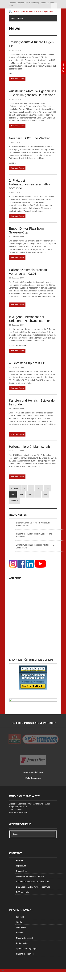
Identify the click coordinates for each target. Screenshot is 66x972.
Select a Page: (54, 5)
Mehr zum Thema (17, 79)
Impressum (21, 866)
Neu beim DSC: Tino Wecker (29, 138)
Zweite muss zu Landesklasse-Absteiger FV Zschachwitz (35, 546)
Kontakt (19, 860)
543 (47, 488)
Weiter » (14, 500)
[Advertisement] (33, 617)
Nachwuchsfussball (24, 938)
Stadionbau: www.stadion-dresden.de (32, 882)
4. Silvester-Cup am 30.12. (28, 363)
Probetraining (22, 943)
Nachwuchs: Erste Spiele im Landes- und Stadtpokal (34, 535)
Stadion (19, 933)
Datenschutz (21, 871)
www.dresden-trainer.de (33, 772)
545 (21, 494)
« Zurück (14, 488)
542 (39, 488)
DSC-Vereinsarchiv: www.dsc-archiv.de (33, 887)
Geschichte (21, 927)
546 (29, 494)
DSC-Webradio (22, 892)
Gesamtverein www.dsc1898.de (30, 876)
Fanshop (20, 917)
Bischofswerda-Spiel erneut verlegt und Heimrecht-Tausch (33, 524)
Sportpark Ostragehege (26, 948)
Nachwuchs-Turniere (25, 954)
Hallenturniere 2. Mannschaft (29, 446)
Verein (19, 922)
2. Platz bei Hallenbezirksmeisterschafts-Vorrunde (29, 184)
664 (45, 494)
